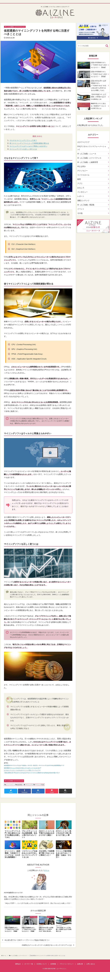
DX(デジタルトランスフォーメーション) (91, 148)
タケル (46, 870)
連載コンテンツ (83, 200)
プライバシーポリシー (67, 964)
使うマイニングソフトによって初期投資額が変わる (29, 143)
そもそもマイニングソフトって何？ (23, 140)
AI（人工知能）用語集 (85, 205)
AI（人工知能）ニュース (86, 154)
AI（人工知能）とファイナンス (14, 780)
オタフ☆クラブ (83, 142)
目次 (34, 136)
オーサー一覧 (28, 964)
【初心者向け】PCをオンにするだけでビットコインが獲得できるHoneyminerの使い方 (31, 773)
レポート (80, 196)
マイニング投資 (39, 784)
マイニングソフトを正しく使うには (23, 149)
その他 (79, 213)
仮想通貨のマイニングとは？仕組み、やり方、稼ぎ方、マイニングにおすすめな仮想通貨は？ (33, 765)
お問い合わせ (90, 964)
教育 (79, 179)
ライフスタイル (83, 175)
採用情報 (53, 964)
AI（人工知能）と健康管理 (87, 162)
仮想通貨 (19, 784)
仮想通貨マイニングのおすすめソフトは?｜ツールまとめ (22, 768)
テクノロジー (82, 171)
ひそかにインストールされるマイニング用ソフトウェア (21, 770)
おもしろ (80, 188)
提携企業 (80, 964)
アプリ (79, 183)
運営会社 (18, 964)
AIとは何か (81, 166)
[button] (107, 46)
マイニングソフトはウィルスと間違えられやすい (28, 146)
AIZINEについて (42, 964)
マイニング (28, 784)
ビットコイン (10, 784)
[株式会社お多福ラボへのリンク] (93, 38)
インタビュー (82, 192)
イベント (80, 209)
